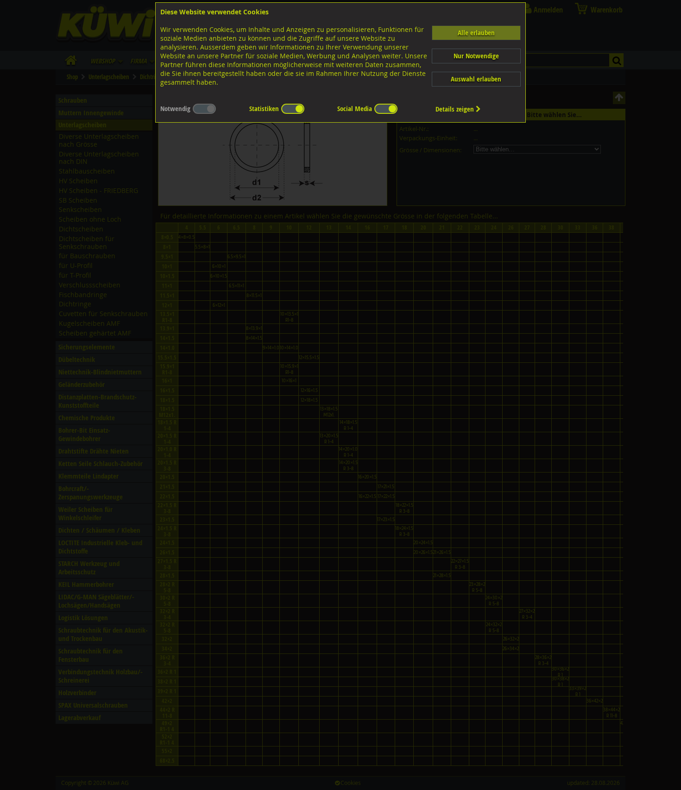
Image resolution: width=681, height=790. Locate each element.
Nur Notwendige (476, 56)
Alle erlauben (476, 32)
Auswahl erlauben (476, 79)
